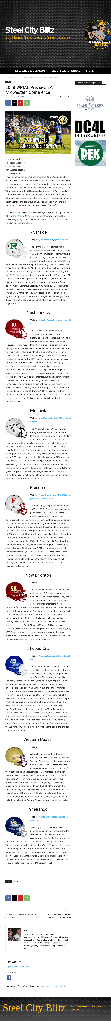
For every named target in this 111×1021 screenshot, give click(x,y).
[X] (14, 103)
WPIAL (15, 78)
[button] (9, 979)
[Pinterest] (20, 103)
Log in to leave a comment (17, 967)
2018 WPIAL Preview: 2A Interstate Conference (20, 916)
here (29, 223)
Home (7, 78)
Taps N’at (17, 216)
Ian (9, 97)
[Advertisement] (48, 165)
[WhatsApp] (27, 103)
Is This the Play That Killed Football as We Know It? (59, 916)
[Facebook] (8, 103)
